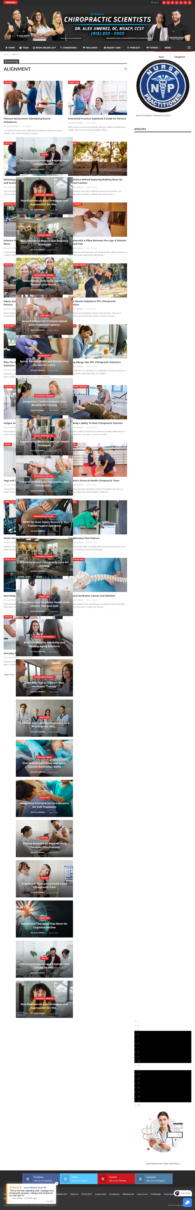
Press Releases (171, 1194)
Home (11, 47)
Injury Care (114, 47)
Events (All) (100, 1194)
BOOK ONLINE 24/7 (46, 47)
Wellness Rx (128, 1194)
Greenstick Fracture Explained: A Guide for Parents (97, 118)
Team (25, 47)
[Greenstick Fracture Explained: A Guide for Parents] (97, 98)
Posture (8, 82)
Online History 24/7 (35, 1194)
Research (8, 1198)
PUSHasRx (156, 1194)
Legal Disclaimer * (26, 1198)
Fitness (154, 47)
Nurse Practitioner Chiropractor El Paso (153, 115)
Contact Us (17, 1194)
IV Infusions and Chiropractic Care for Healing (47, 2)
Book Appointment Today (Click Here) (162, 1163)
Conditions (69, 47)
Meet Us (74, 1194)
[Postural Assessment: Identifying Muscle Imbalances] (33, 98)
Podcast (135, 47)
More (168, 47)
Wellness (91, 47)
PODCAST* (86, 1194)
